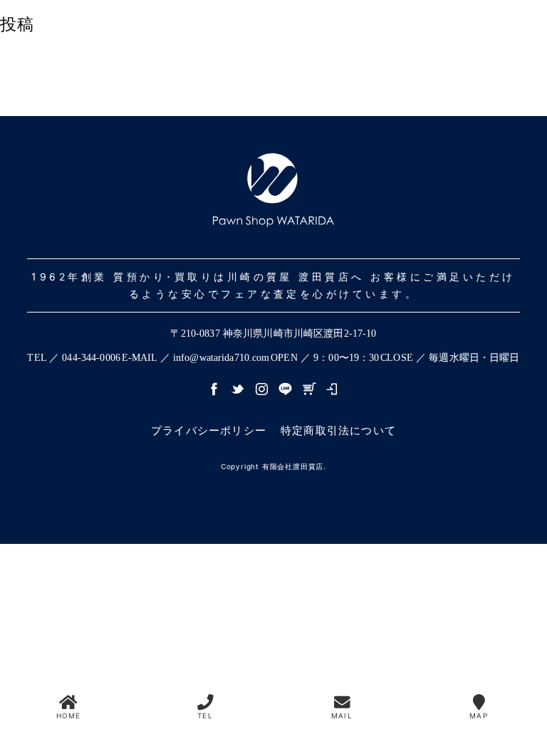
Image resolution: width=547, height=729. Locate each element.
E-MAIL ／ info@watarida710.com (196, 357)
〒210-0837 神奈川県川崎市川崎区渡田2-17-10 (273, 333)
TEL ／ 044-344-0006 (73, 357)
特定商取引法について (338, 430)
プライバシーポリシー (208, 430)
